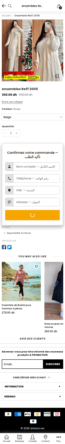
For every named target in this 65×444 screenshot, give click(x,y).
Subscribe (53, 364)
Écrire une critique (12, 102)
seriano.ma (37, 428)
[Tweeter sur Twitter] (9, 247)
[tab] (32, 386)
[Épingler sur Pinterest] (15, 247)
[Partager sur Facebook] (4, 247)
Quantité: (8, 126)
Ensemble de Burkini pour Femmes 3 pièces (16, 307)
